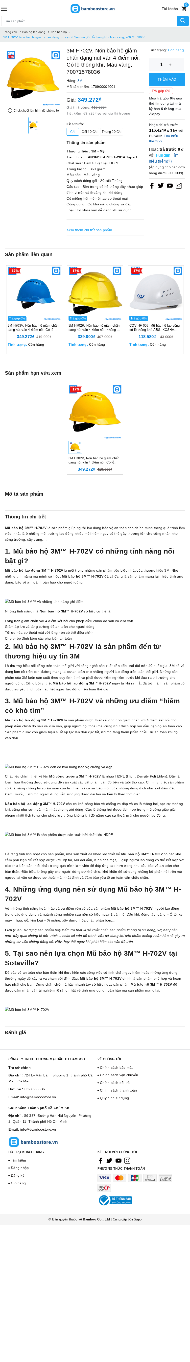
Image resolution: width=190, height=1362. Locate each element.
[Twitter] (161, 185)
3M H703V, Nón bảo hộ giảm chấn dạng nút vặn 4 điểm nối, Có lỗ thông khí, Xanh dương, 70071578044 (33, 328)
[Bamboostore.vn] (92, 9)
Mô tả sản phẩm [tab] (24, 494)
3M (80, 81)
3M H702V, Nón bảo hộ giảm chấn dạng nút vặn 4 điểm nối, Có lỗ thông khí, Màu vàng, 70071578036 (95, 460)
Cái (72, 132)
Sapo (138, 1219)
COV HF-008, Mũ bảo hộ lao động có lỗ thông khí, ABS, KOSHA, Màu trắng (154, 328)
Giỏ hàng (18, 1183)
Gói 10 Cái (89, 132)
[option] (33, 78)
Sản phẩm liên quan (29, 254)
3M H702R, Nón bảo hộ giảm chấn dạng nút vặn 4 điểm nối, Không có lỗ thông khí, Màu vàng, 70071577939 (94, 328)
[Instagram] (179, 185)
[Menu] (4, 9)
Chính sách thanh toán (118, 1090)
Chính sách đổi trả (115, 1083)
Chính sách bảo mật (116, 1068)
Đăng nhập (20, 1168)
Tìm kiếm (18, 1160)
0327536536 (34, 1089)
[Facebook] (152, 185)
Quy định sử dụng (114, 1098)
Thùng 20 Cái (111, 132)
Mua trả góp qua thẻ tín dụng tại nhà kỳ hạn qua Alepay (165, 106)
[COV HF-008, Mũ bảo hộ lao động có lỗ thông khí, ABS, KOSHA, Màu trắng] (156, 293)
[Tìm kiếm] (183, 21)
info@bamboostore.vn (38, 1097)
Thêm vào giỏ (167, 81)
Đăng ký (17, 1175)
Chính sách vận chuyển (119, 1075)
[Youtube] (170, 185)
